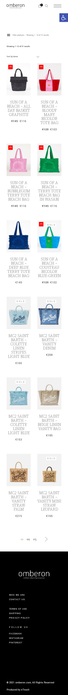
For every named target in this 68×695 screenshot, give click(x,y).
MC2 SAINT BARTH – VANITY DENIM (49, 342)
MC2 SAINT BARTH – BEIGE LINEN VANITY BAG (49, 422)
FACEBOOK (15, 633)
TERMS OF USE (18, 608)
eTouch (25, 690)
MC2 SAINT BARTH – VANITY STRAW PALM (19, 501)
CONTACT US (17, 599)
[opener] (46, 6)
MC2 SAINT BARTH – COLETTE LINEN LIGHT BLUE (19, 425)
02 (28, 539)
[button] (63, 17)
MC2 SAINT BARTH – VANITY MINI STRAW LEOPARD (49, 501)
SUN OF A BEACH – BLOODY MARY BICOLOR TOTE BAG (49, 113)
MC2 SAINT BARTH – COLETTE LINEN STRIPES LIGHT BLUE (19, 346)
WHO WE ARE (17, 594)
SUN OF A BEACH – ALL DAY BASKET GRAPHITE (19, 108)
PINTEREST (15, 642)
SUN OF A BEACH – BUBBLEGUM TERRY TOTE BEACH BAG (18, 191)
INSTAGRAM (16, 638)
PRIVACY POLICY (19, 617)
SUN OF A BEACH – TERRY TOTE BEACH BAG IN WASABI (49, 191)
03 (34, 539)
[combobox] (23, 56)
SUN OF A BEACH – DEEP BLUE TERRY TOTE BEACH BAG (18, 267)
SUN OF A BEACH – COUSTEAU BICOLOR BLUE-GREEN (49, 267)
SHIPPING (15, 613)
